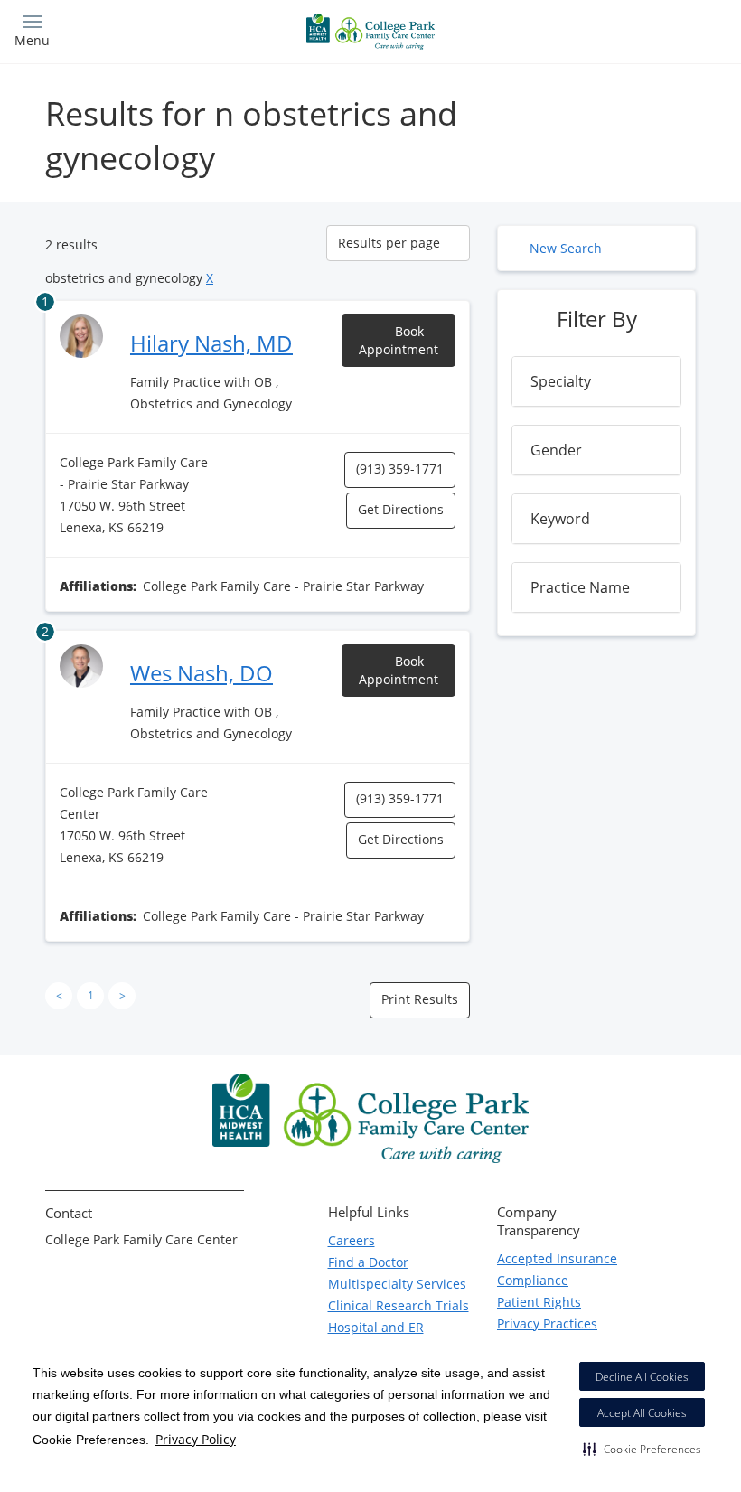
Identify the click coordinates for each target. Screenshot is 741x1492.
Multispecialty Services (397, 1283)
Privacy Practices (547, 1323)
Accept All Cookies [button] (642, 1413)
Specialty (560, 381)
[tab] (596, 381)
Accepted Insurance (557, 1258)
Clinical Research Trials (398, 1305)
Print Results (419, 999)
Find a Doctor (368, 1262)
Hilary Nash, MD (211, 343)
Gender (556, 450)
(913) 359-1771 (400, 468)
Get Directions (401, 509)
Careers (351, 1240)
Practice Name (580, 587)
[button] (642, 1448)
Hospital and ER (376, 1327)
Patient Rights (539, 1301)
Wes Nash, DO (201, 673)
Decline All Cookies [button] (642, 1376)
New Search (566, 248)
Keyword (560, 519)
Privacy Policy (195, 1439)
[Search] (638, 29)
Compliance (532, 1280)
